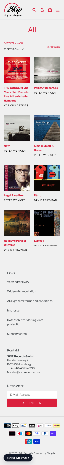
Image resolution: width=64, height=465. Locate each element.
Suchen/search (17, 334)
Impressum (14, 310)
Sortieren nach (13, 43)
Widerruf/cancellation (21, 291)
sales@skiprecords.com (25, 372)
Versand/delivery (18, 282)
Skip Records (25, 453)
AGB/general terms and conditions (29, 301)
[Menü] (58, 10)
